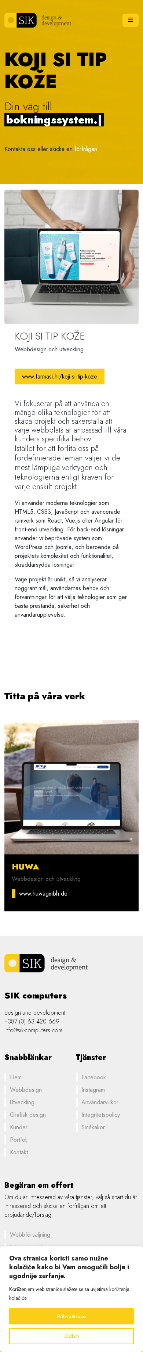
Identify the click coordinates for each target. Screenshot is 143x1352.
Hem (16, 1077)
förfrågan (85, 149)
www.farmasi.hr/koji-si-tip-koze (59, 376)
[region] (71, 1299)
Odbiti (71, 1336)
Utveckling (22, 1102)
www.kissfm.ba (53, 893)
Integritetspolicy (100, 1115)
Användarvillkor (99, 1102)
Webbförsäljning (30, 1234)
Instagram (93, 1090)
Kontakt (19, 1152)
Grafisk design (28, 1115)
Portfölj (18, 1140)
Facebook (93, 1077)
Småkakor (93, 1127)
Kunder (18, 1127)
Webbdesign (26, 1090)
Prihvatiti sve (71, 1316)
